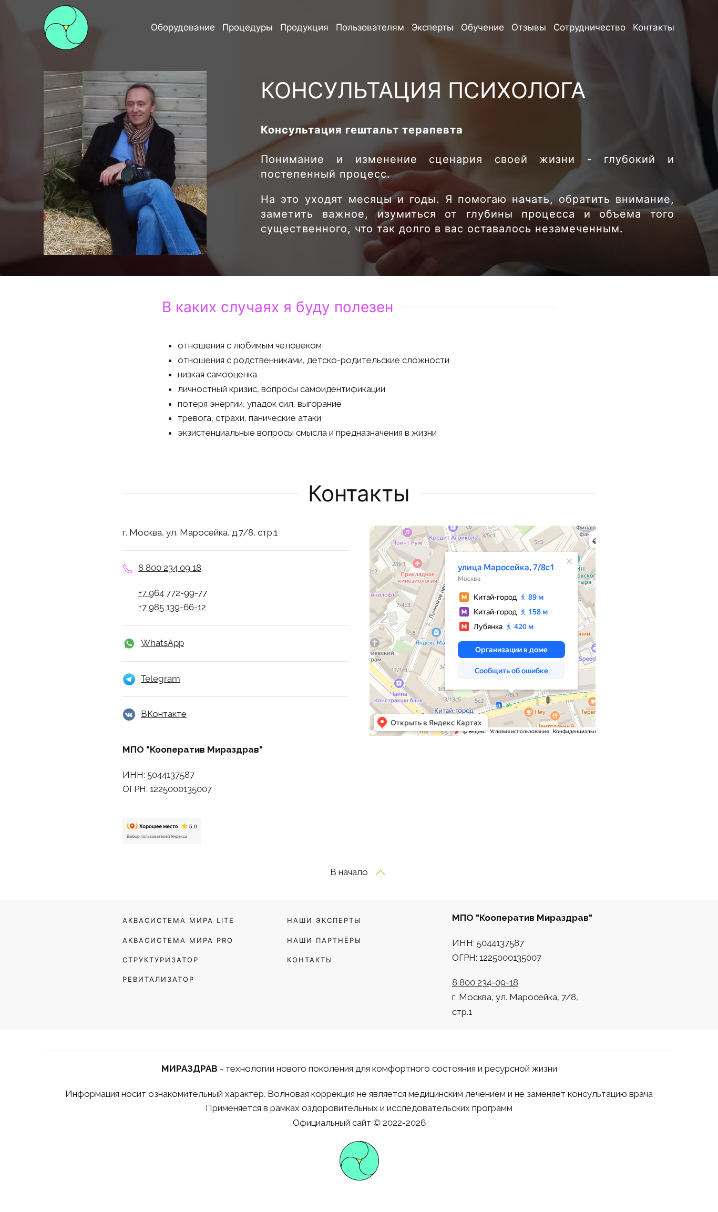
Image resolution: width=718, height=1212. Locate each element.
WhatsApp (162, 643)
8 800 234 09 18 (169, 567)
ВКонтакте (164, 713)
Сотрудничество (589, 27)
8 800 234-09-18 (485, 982)
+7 (143, 593)
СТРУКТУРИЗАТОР (160, 960)
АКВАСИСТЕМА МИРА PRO (177, 940)
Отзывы (528, 27)
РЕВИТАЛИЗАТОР (158, 979)
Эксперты (433, 27)
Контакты (653, 27)
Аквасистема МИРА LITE (178, 920)
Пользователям (370, 27)
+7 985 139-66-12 (172, 607)
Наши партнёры (324, 940)
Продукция (304, 27)
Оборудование (183, 27)
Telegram (160, 678)
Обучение (482, 27)
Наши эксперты (324, 920)
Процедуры (247, 27)
